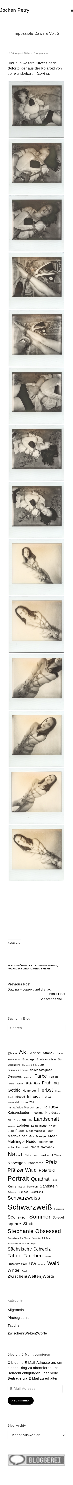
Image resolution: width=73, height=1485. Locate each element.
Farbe (40, 1076)
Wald (53, 1263)
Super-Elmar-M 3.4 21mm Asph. (22, 1243)
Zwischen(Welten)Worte (31, 1276)
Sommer (39, 1217)
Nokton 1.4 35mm (51, 1155)
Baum (60, 1053)
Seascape (59, 1209)
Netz (36, 1155)
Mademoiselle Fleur (39, 1130)
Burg (61, 1059)
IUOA (53, 1107)
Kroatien (19, 1119)
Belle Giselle (14, 1059)
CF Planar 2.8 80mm (18, 1070)
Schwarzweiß (30, 968)
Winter (13, 1270)
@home (12, 1053)
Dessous (15, 1076)
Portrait (18, 1178)
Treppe (48, 1257)
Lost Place (16, 1131)
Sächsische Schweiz (29, 1249)
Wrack (24, 1271)
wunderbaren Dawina (31, 74)
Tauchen (33, 1255)
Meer (52, 1136)
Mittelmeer (46, 1141)
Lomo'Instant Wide (43, 1125)
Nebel (28, 1155)
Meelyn (41, 1136)
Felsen (53, 1076)
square (14, 1223)
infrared (20, 1096)
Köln (30, 1120)
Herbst (45, 1090)
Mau (31, 1136)
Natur (15, 1154)
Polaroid (14, 968)
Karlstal (38, 1112)
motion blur (14, 1147)
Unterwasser (17, 1264)
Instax (46, 1096)
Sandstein (49, 1186)
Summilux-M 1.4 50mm (19, 1238)
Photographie (19, 1318)
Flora (37, 1083)
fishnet (20, 1083)
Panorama (35, 1163)
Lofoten (23, 1125)
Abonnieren (20, 1400)
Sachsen (32, 1186)
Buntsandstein (46, 1059)
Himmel (58, 1091)
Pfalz (51, 1162)
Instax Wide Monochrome (24, 1107)
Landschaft (46, 1119)
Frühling (50, 1082)
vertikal (41, 1264)
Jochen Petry (14, 10)
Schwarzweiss (24, 1198)
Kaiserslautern (19, 1112)
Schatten (12, 1192)
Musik (26, 1147)
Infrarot (33, 1096)
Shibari (46, 968)
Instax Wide (28, 1102)
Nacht (35, 1147)
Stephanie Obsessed (34, 1231)
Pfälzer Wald (22, 1170)
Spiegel (58, 1217)
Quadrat (40, 1179)
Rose (54, 1180)
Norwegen (17, 1163)
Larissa (11, 1126)
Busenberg (14, 1065)
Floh (29, 1083)
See (12, 1217)
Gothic (14, 1090)
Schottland (37, 1192)
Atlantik (49, 1053)
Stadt (28, 1223)
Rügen (21, 1187)
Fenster (11, 1084)
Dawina (52, 965)
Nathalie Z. (48, 1147)
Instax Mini (13, 1102)
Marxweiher (17, 1136)
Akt (31, 965)
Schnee (24, 1191)
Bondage (41, 965)
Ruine (12, 1186)
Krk (9, 1120)
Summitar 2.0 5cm (41, 1238)
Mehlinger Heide (22, 1141)
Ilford (10, 1097)
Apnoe (35, 1053)
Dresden (28, 1077)
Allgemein (42, 53)
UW (32, 1263)
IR (45, 1107)
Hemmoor (29, 1090)
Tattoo (14, 1255)
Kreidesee (53, 1112)
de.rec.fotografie (41, 1070)
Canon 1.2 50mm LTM (33, 1065)
